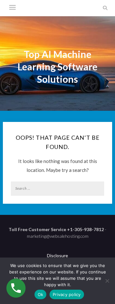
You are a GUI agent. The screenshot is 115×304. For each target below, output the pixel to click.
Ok (40, 294)
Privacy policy (67, 294)
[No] (107, 281)
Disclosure (57, 255)
